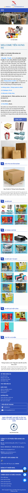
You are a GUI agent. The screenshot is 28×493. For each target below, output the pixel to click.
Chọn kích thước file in (6, 399)
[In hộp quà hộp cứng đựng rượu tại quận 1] (20, 317)
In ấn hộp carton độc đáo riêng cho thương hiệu (21, 213)
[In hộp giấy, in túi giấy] (20, 277)
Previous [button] (2, 18)
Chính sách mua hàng (6, 485)
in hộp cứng (11, 93)
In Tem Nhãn (4, 104)
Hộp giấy (3, 58)
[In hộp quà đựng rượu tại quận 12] (7, 220)
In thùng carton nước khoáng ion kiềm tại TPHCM (7, 252)
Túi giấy (9, 58)
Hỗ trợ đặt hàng (4, 477)
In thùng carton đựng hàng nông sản (21, 252)
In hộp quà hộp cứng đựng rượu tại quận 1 (21, 320)
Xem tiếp (18, 119)
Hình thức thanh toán (14, 432)
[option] (14, 18)
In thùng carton (5, 87)
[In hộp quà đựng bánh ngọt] (20, 220)
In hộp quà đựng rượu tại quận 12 (7, 223)
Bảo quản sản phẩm (5, 400)
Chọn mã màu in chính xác (7, 397)
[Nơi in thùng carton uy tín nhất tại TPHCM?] (14, 351)
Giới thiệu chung (4, 380)
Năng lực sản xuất (5, 377)
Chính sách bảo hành (5, 481)
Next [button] (26, 18)
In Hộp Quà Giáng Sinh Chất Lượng (7, 281)
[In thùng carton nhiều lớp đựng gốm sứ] (7, 238)
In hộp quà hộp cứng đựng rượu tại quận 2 (7, 320)
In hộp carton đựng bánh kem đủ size (7, 213)
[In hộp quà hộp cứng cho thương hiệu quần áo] (20, 238)
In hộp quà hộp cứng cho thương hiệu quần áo (21, 241)
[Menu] (2, 10)
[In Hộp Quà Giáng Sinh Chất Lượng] (7, 277)
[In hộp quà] (14, 32)
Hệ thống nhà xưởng (5, 379)
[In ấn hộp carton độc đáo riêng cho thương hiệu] (20, 209)
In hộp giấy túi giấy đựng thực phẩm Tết (7, 270)
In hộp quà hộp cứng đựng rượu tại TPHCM (7, 330)
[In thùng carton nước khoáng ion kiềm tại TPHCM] (7, 249)
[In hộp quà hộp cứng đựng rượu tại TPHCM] (7, 327)
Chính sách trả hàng (5, 479)
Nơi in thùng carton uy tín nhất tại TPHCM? (14, 362)
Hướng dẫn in (4, 392)
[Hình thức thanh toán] (14, 427)
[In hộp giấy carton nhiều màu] (20, 267)
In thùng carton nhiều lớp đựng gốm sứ (7, 241)
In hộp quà (14, 39)
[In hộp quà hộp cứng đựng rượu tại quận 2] (7, 317)
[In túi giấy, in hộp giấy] (7, 288)
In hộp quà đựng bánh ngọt (20, 223)
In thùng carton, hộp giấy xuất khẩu (7, 302)
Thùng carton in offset (17, 87)
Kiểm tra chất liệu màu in (6, 389)
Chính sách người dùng (6, 483)
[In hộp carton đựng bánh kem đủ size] (7, 209)
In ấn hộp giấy (21, 291)
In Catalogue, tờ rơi (6, 90)
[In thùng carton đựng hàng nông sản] (20, 249)
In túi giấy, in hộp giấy (7, 291)
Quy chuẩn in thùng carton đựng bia (14, 189)
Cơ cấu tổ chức (4, 376)
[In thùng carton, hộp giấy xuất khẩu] (7, 298)
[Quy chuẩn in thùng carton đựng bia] (14, 177)
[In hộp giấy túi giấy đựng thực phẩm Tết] (7, 267)
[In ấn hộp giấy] (20, 288)
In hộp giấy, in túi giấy (21, 281)
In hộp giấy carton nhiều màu (20, 270)
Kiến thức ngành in (5, 390)
